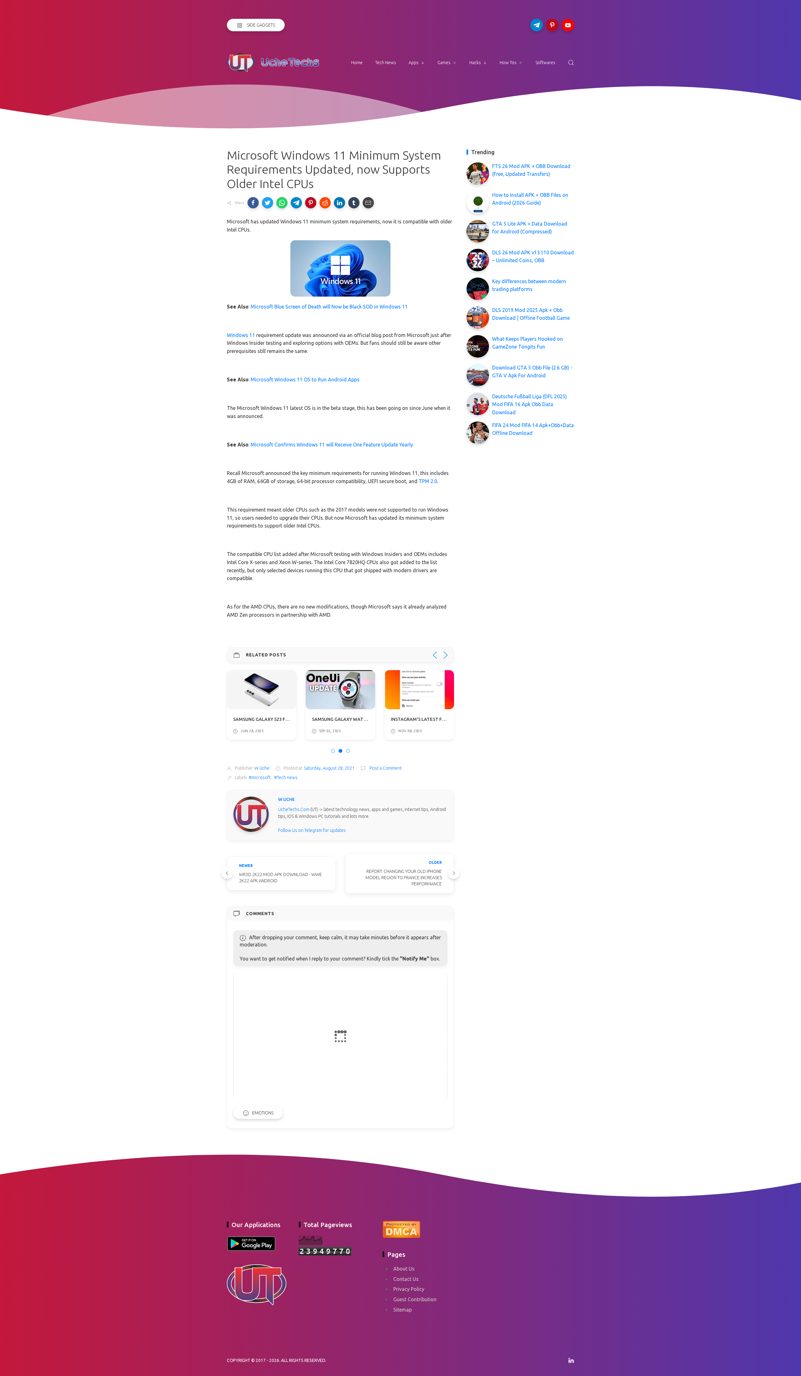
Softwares (545, 62)
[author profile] (251, 814)
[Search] (571, 62)
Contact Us (406, 1279)
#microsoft (260, 777)
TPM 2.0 (428, 481)
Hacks (475, 62)
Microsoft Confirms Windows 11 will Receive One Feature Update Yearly (332, 444)
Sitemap (402, 1309)
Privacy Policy (408, 1289)
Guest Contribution (414, 1299)
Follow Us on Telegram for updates (312, 830)
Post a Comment (385, 768)
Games (444, 62)
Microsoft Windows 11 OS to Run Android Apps (305, 379)
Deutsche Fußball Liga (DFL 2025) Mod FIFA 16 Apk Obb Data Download (529, 404)
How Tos (508, 62)
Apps (414, 62)
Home (357, 62)
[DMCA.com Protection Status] (401, 1228)
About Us (404, 1269)
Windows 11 (241, 335)
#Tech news (286, 777)
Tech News (385, 62)
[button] (253, 202)
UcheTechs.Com (293, 809)
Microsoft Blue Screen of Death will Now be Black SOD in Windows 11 (329, 306)
